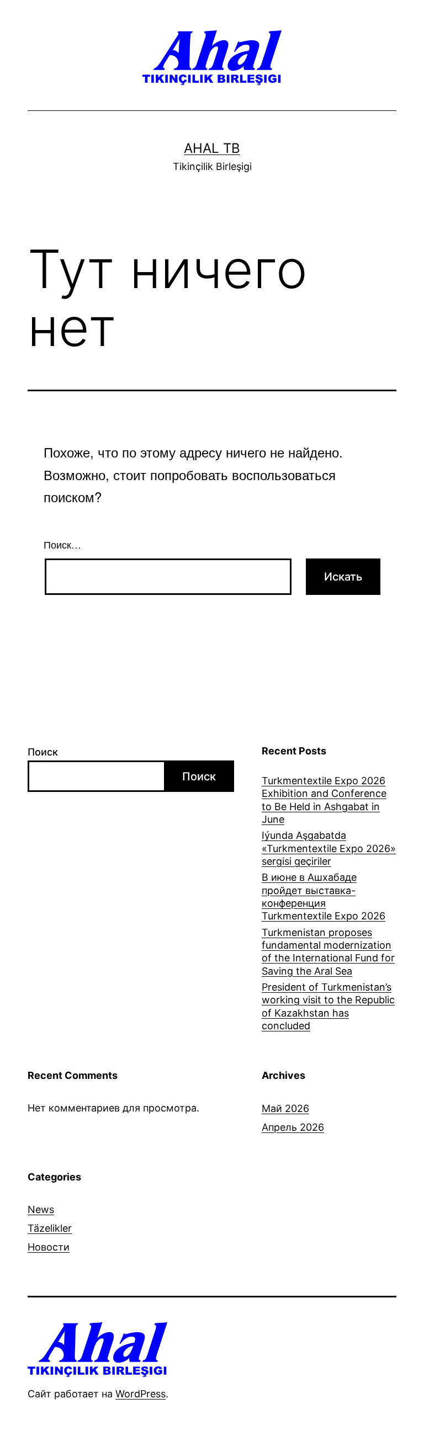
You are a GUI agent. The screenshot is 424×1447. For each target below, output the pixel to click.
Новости (49, 1247)
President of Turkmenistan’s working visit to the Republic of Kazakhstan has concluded (328, 1006)
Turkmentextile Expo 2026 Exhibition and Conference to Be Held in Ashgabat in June (324, 800)
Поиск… (62, 544)
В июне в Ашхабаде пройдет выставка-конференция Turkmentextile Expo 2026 (323, 896)
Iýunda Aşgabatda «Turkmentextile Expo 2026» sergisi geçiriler (329, 848)
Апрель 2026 (293, 1127)
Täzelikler (50, 1228)
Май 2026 (285, 1108)
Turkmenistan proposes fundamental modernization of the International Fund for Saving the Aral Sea (328, 952)
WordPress (140, 1394)
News (41, 1209)
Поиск (43, 752)
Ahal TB (212, 148)
